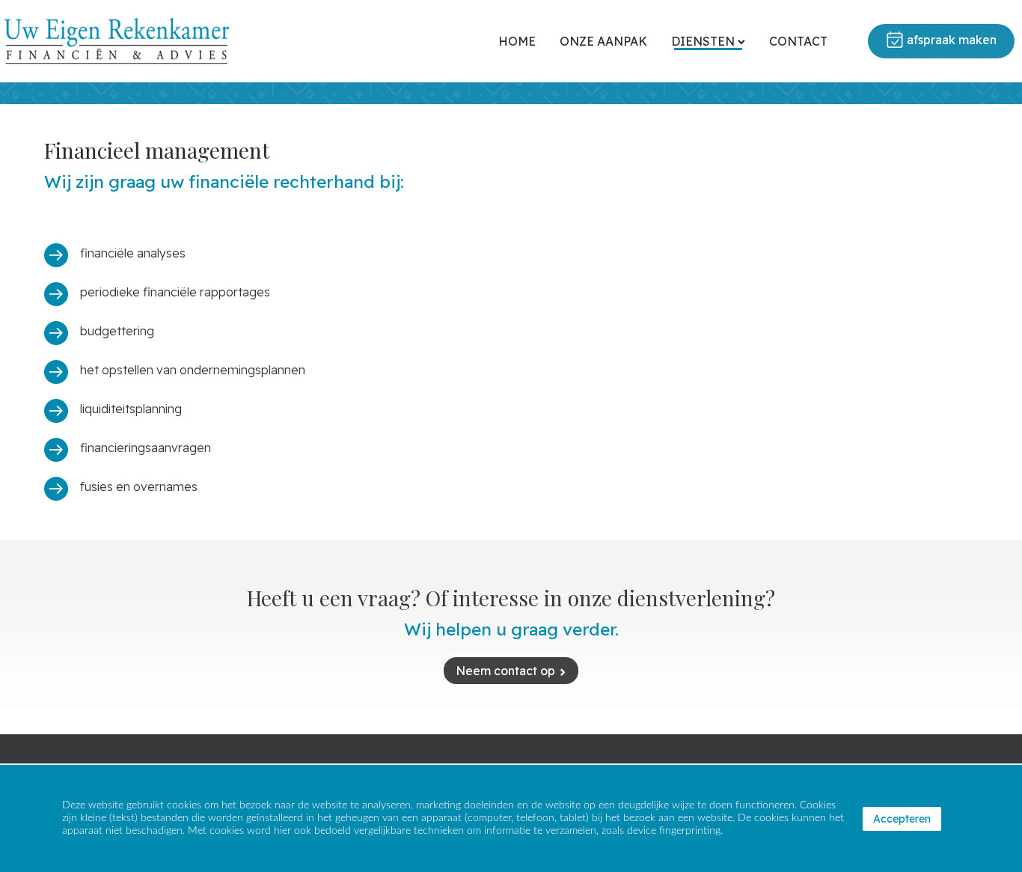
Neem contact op (505, 670)
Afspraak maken (952, 39)
